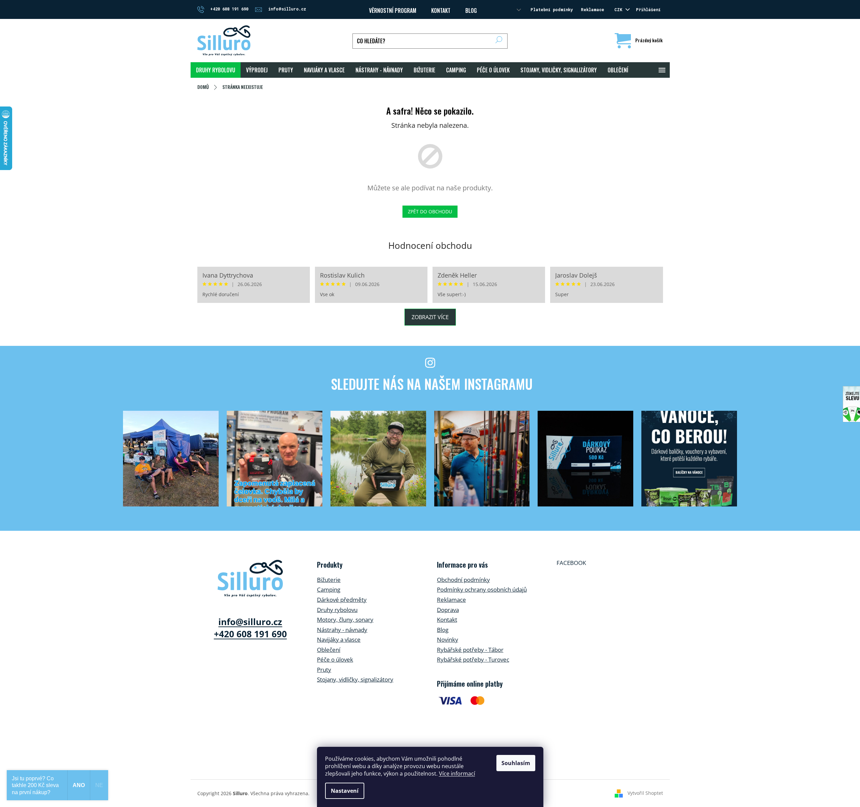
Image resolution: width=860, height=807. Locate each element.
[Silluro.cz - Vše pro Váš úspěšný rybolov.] (250, 578)
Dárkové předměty (342, 599)
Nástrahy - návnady (342, 630)
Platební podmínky (552, 9)
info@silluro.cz (250, 622)
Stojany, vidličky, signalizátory (355, 679)
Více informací (457, 773)
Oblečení (328, 650)
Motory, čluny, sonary (345, 619)
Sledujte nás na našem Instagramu (432, 384)
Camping (328, 589)
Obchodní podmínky (463, 580)
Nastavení (345, 790)
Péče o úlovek (335, 659)
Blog (471, 10)
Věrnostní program (392, 10)
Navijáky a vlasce (339, 639)
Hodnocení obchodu (430, 245)
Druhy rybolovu (337, 610)
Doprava (448, 610)
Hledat (499, 41)
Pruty (324, 669)
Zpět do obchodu (430, 211)
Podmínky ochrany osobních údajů (482, 589)
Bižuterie (329, 580)
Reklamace (592, 9)
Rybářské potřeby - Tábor (470, 650)
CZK (619, 9)
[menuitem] (216, 70)
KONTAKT (440, 10)
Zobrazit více (430, 317)
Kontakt (447, 619)
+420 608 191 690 (250, 634)
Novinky (447, 639)
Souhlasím (515, 763)
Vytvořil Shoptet (645, 792)
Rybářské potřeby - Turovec (473, 659)
